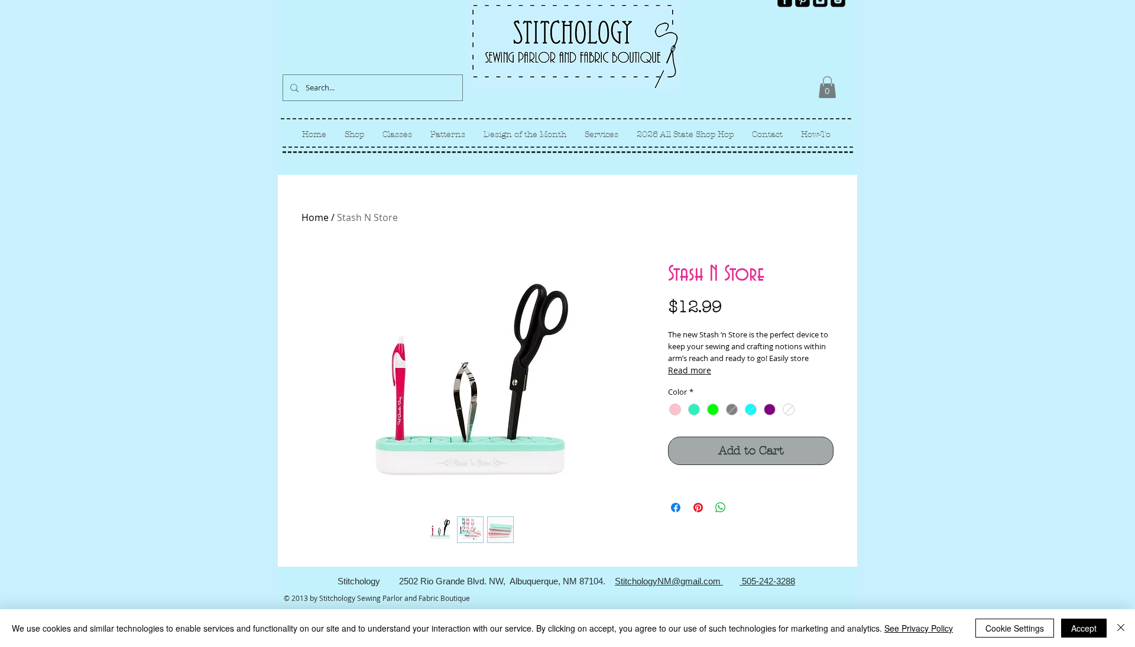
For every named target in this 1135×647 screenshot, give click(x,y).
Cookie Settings (1014, 628)
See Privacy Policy (918, 628)
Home (315, 217)
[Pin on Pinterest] (698, 507)
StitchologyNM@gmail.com (669, 581)
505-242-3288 (767, 581)
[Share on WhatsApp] (721, 507)
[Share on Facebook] (676, 507)
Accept (1084, 628)
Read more (689, 370)
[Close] (1121, 628)
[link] (827, 87)
